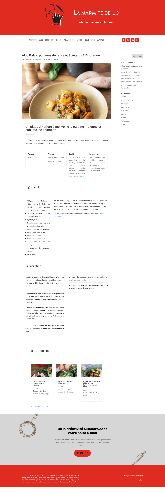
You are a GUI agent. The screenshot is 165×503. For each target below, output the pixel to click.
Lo (26, 59)
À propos (32, 40)
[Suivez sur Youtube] (132, 40)
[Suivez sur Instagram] (128, 40)
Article (123, 97)
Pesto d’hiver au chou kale (65, 382)
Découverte (42, 59)
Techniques (125, 121)
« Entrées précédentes (39, 406)
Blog (41, 40)
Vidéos (59, 40)
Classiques (62, 389)
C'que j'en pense (127, 100)
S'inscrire (82, 453)
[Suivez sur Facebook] (123, 40)
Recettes (49, 40)
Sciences (124, 117)
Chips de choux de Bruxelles (132, 82)
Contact (100, 40)
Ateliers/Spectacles (73, 40)
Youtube (79, 176)
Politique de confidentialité (133, 476)
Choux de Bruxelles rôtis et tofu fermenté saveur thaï (91, 384)
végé (56, 59)
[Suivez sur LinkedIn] (137, 40)
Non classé (125, 111)
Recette (50, 59)
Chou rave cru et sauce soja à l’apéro (40, 383)
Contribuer (90, 40)
